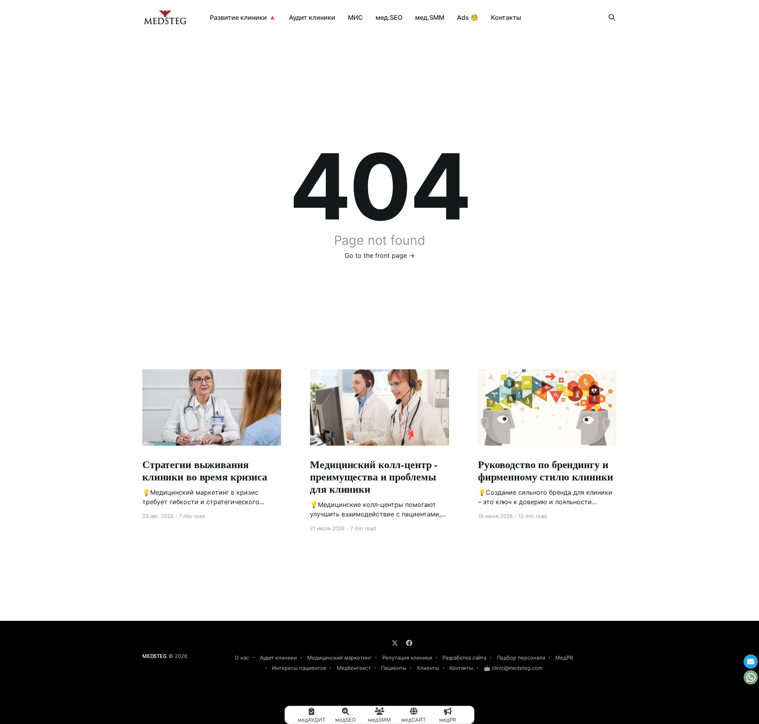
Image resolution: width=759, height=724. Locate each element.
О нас (242, 657)
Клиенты (428, 668)
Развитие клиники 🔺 (243, 17)
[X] (395, 643)
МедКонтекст (354, 668)
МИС (355, 17)
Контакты (506, 17)
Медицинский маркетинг (339, 657)
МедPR (564, 657)
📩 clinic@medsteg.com (513, 668)
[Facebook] (409, 643)
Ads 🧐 (467, 17)
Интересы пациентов (299, 668)
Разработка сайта (464, 657)
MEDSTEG (154, 656)
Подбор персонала (521, 657)
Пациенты (393, 668)
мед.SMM (429, 17)
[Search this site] (612, 17)
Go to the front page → (380, 255)
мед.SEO (389, 17)
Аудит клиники (312, 17)
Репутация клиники (407, 657)
